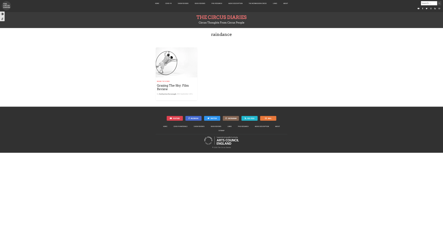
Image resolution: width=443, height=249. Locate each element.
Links (275, 3)
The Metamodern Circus (258, 3)
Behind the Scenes (163, 81)
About (285, 3)
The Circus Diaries (221, 17)
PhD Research (216, 3)
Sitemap (222, 130)
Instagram (232, 118)
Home (157, 3)
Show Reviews (183, 3)
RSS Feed (250, 118)
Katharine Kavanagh (167, 94)
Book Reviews (200, 3)
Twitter (213, 118)
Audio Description (235, 3)
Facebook (194, 118)
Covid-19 (168, 3)
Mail (269, 118)
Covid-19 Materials (181, 126)
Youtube (176, 118)
